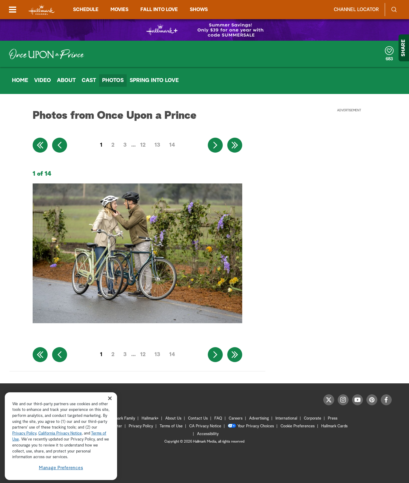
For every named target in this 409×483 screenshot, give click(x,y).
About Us (173, 418)
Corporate (312, 418)
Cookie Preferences (298, 426)
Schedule (86, 9)
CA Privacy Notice (205, 426)
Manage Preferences (61, 468)
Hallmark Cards (334, 426)
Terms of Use (171, 426)
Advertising (259, 418)
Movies (119, 9)
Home (20, 80)
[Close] (110, 398)
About (66, 80)
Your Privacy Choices (255, 426)
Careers (236, 418)
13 (157, 145)
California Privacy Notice (60, 434)
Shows (199, 9)
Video (42, 80)
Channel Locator (356, 9)
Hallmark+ (150, 418)
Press (332, 418)
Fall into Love (159, 9)
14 (172, 145)
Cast (89, 80)
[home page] (41, 9)
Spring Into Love (154, 80)
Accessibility (208, 434)
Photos (113, 80)
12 (143, 145)
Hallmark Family (121, 418)
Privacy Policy (141, 426)
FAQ (218, 418)
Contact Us (198, 418)
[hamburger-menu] (12, 9)
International (286, 418)
